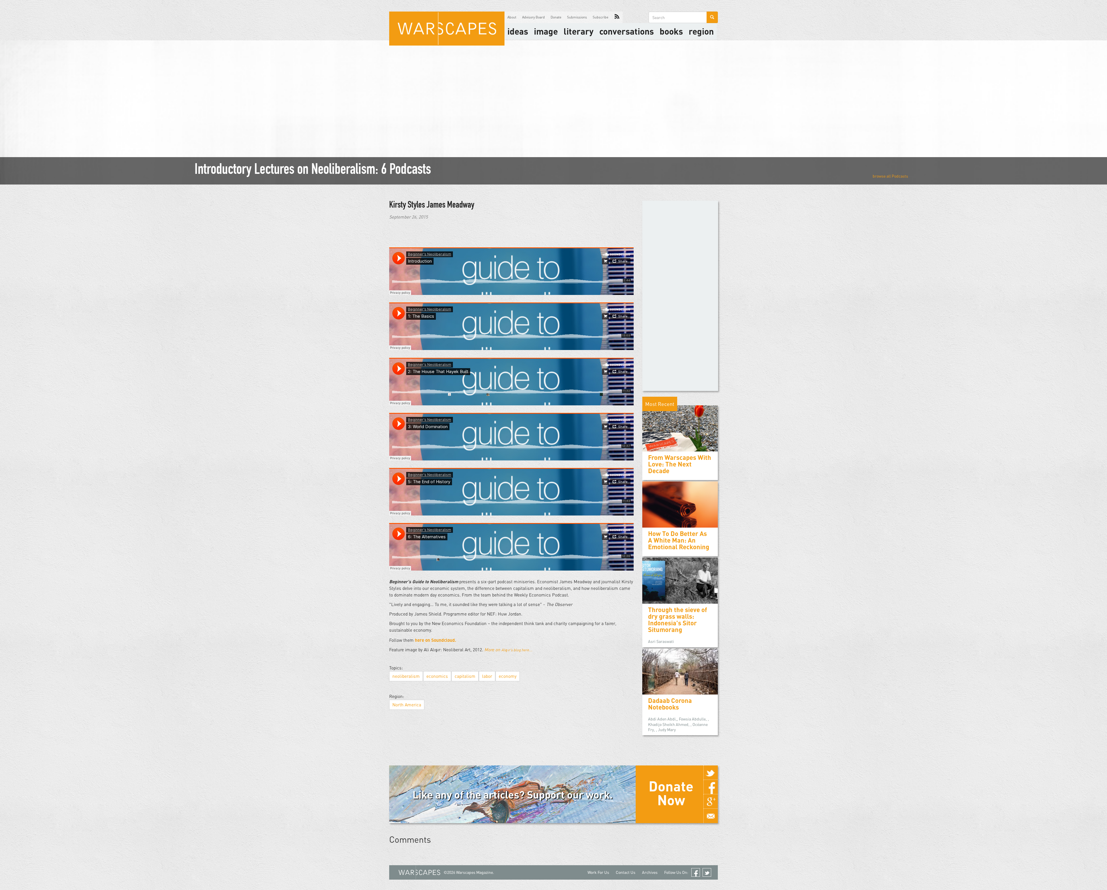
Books (671, 31)
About (511, 17)
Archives (650, 872)
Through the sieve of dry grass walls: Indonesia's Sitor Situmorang (677, 620)
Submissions (577, 17)
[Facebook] (710, 787)
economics (437, 676)
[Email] (710, 816)
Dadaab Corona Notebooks (670, 704)
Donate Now (671, 793)
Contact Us (625, 872)
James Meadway (450, 205)
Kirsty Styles (408, 205)
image (546, 31)
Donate (556, 17)
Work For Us (598, 872)
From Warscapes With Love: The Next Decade (679, 464)
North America (406, 704)
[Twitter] (710, 772)
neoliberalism (406, 676)
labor (487, 676)
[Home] (446, 29)
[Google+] (710, 801)
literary (579, 31)
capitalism (465, 676)
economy (508, 676)
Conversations (626, 31)
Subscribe (600, 17)
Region (701, 31)
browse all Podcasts (890, 176)
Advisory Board (533, 17)
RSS (617, 17)
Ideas (517, 31)
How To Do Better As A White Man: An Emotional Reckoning (678, 540)
